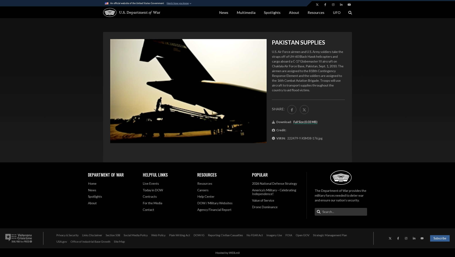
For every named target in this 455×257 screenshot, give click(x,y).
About (294, 12)
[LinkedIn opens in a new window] (341, 4)
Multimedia (246, 12)
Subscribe (439, 238)
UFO (337, 12)
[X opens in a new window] (317, 4)
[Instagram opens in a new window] (333, 4)
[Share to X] (304, 109)
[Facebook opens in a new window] (325, 4)
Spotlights (272, 12)
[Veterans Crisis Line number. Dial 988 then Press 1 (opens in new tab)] (18, 238)
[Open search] (350, 12)
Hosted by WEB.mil (227, 252)
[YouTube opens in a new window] (349, 4)
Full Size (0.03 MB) (305, 122)
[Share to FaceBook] (291, 109)
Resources (316, 12)
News (223, 12)
